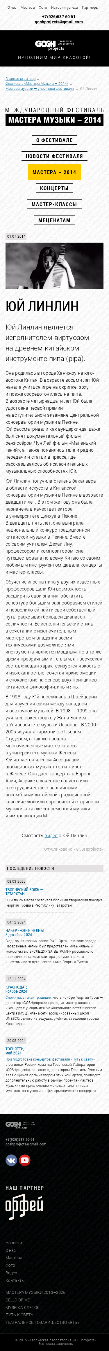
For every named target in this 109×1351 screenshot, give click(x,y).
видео (51, 835)
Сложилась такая (20, 997)
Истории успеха (64, 7)
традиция (43, 997)
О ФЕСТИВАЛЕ (54, 139)
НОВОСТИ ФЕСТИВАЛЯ (54, 156)
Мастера (28, 7)
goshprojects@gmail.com (59, 21)
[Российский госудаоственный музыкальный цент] (24, 1218)
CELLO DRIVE (18, 1300)
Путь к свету (83, 1059)
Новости (14, 1242)
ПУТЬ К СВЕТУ (19, 1314)
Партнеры (90, 7)
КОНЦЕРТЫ (54, 188)
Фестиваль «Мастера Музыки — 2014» (37, 83)
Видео (11, 1272)
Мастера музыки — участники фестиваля (40, 88)
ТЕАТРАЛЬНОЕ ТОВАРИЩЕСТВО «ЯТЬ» (42, 1322)
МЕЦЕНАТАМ (54, 220)
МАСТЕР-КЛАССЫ (54, 204)
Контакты (15, 1280)
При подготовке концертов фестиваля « (39, 1059)
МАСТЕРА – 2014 (54, 172)
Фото (43, 7)
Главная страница (21, 78)
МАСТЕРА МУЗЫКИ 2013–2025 (36, 1292)
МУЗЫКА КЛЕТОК (23, 1307)
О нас (12, 7)
